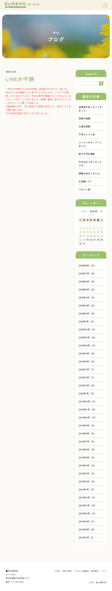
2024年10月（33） (88, 417)
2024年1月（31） (87, 489)
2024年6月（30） (87, 449)
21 (98, 235)
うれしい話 (84, 189)
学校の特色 (67, 571)
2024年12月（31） (88, 401)
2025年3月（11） (87, 377)
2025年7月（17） (87, 369)
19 (91, 235)
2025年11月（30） (88, 337)
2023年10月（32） (88, 513)
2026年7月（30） (87, 273)
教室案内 (95, 571)
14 (98, 231)
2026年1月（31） (87, 321)
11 (88, 231)
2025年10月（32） (88, 345)
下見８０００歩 (87, 134)
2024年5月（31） (87, 457)
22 (101, 235)
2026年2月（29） (87, 313)
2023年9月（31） (87, 521)
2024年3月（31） (87, 473)
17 (84, 235)
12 (91, 231)
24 (84, 239)
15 (101, 231)
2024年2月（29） (87, 481)
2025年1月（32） (87, 393)
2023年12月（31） (88, 497)
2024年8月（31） (87, 433)
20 (94, 235)
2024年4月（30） (87, 465)
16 (80, 235)
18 (87, 235)
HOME (57, 571)
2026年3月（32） (87, 305)
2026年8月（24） (87, 265)
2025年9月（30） (87, 353)
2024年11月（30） (88, 409)
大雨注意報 (84, 126)
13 (94, 231)
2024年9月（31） (87, 425)
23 (80, 239)
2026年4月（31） (87, 297)
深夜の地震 (84, 118)
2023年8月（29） (87, 529)
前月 (84, 211)
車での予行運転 (87, 154)
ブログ (103, 571)
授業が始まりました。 (90, 173)
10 (84, 231)
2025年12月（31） (88, 329)
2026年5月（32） (87, 289)
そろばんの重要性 (81, 571)
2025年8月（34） (87, 361)
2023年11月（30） (88, 505)
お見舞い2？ (85, 181)
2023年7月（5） (87, 537)
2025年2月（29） (87, 385)
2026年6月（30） (87, 281)
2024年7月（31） (87, 441)
